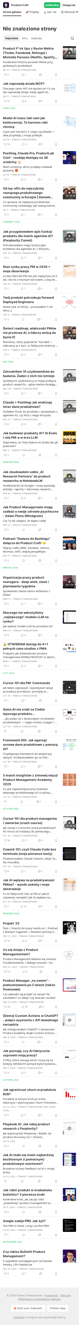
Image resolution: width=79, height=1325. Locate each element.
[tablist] (23, 38)
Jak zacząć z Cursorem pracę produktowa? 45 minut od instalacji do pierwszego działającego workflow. (29, 829)
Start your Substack (29, 1308)
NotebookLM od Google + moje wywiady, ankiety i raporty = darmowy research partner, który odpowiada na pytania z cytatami (29, 487)
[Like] (5, 731)
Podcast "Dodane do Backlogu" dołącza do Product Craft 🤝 (26, 541)
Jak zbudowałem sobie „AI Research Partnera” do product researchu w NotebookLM (27, 476)
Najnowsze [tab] (11, 38)
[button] (12, 12)
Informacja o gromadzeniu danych (39, 1299)
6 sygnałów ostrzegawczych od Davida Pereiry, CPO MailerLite (27, 1262)
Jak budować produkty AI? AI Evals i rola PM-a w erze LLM (30, 435)
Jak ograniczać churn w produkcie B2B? (29, 1092)
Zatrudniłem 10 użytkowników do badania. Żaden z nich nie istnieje (29, 374)
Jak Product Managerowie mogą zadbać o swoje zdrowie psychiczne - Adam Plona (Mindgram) (30, 511)
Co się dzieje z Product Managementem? (20, 952)
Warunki (66, 1295)
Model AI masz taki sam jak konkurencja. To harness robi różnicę (25, 122)
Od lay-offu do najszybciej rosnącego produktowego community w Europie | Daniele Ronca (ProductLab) (27, 193)
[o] (69, 53)
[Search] (72, 38)
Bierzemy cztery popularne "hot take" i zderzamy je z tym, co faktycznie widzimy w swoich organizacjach (30, 343)
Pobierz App (57, 1308)
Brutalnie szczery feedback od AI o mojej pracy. (28, 1170)
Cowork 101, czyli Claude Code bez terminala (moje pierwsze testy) (29, 852)
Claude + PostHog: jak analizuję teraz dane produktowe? (27, 405)
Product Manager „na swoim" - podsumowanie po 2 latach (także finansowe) (29, 985)
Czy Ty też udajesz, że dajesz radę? (24, 520)
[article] (39, 61)
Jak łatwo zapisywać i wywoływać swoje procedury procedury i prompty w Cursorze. (28, 689)
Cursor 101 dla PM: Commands (26, 683)
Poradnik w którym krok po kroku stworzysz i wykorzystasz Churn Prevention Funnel (30, 1100)
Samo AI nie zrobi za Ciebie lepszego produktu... (24, 712)
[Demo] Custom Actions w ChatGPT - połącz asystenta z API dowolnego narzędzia (30, 1020)
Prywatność (51, 1295)
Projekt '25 (11, 923)
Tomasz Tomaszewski (23, 70)
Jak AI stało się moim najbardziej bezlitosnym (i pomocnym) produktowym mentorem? (28, 1159)
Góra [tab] (25, 38)
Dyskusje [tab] (36, 38)
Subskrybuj (52, 5)
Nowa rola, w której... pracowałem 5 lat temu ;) (28, 308)
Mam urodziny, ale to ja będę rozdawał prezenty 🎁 (27, 168)
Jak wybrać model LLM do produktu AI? (28, 626)
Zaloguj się (68, 5)
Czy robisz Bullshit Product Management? (24, 1254)
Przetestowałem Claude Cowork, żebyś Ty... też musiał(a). (30, 860)
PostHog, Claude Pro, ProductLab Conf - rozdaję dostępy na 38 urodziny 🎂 (28, 157)
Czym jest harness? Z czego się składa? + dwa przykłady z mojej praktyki (28, 133)
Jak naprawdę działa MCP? (24, 83)
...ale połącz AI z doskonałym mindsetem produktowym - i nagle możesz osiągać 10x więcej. (30, 720)
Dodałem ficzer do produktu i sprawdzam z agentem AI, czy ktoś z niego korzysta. (30, 413)
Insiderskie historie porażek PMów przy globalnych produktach (28, 63)
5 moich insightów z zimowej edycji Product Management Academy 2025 (30, 780)
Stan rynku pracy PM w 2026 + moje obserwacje (26, 269)
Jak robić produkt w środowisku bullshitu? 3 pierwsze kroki (27, 1192)
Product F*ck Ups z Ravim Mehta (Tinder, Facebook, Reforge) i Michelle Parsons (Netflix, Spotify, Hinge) (29, 53)
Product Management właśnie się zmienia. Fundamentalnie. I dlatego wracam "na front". (29, 960)
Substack (18, 1317)
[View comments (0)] (23, 319)
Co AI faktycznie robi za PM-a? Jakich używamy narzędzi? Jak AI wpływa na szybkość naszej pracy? (26, 895)
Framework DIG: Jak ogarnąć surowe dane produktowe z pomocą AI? (30, 744)
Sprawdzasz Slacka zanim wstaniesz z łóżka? (26, 592)
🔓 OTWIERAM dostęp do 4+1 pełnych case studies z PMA (25, 646)
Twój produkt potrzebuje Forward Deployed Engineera (28, 300)
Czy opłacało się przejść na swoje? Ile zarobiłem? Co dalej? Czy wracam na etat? (29, 996)
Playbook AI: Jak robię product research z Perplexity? (26, 1126)
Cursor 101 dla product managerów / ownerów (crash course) (30, 821)
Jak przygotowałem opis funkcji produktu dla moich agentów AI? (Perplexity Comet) (28, 236)
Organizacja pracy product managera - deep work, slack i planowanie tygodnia (26, 582)
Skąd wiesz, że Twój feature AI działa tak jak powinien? (30, 444)
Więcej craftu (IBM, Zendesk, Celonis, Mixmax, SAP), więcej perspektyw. (26, 549)
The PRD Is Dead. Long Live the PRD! (26, 1226)
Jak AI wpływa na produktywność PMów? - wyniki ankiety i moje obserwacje (29, 884)
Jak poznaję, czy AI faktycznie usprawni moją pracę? (26, 1053)
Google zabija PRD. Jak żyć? (24, 1221)
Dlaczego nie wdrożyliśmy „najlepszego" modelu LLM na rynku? (26, 617)
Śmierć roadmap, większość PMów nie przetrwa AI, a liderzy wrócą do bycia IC (29, 333)
